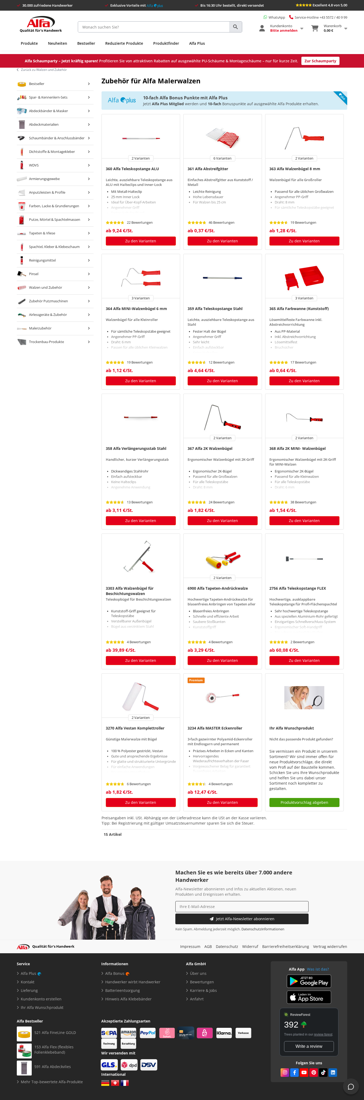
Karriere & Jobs (203, 990)
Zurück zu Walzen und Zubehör (44, 69)
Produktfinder (166, 43)
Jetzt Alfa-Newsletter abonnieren (245, 918)
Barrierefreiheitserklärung (285, 946)
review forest (323, 1034)
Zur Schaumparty (320, 60)
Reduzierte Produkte (124, 43)
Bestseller (86, 43)
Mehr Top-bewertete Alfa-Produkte (52, 1081)
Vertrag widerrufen (330, 946)
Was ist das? (318, 969)
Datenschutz (227, 946)
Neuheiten (57, 43)
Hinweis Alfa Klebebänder (128, 998)
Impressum (190, 946)
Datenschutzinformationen (262, 929)
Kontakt (27, 981)
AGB (208, 946)
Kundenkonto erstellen (41, 998)
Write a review (309, 1046)
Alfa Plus (197, 43)
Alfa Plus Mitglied (168, 103)
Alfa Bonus (114, 973)
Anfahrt (197, 998)
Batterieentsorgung (122, 990)
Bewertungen (202, 981)
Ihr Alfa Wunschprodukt (42, 1007)
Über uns (198, 973)
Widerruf (250, 946)
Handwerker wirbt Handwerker (132, 981)
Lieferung (29, 990)
